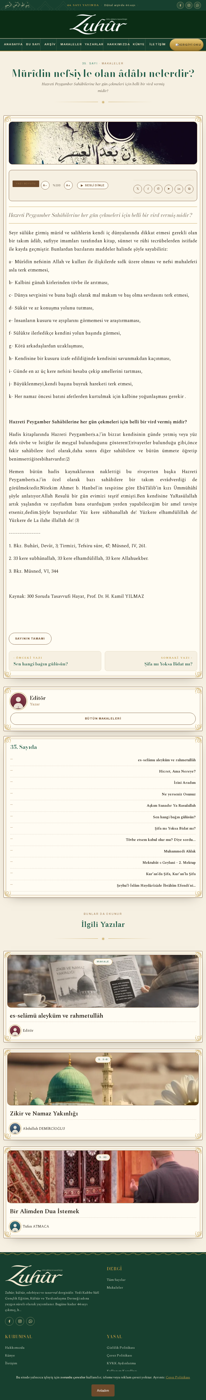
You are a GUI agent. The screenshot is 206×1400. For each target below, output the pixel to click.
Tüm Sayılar (116, 1279)
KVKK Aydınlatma (121, 1363)
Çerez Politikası (119, 1355)
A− (45, 185)
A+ (68, 185)
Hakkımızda (118, 44)
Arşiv (50, 44)
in (179, 188)
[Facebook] (180, 5)
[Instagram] (188, 5)
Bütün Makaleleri (103, 718)
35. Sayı (90, 63)
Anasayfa (13, 44)
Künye (139, 44)
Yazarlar (94, 44)
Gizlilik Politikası (121, 1347)
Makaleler (71, 44)
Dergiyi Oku (188, 44)
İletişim (157, 44)
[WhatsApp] (197, 5)
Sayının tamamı (30, 638)
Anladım (103, 1390)
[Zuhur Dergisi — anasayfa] (103, 24)
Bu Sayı (33, 44)
